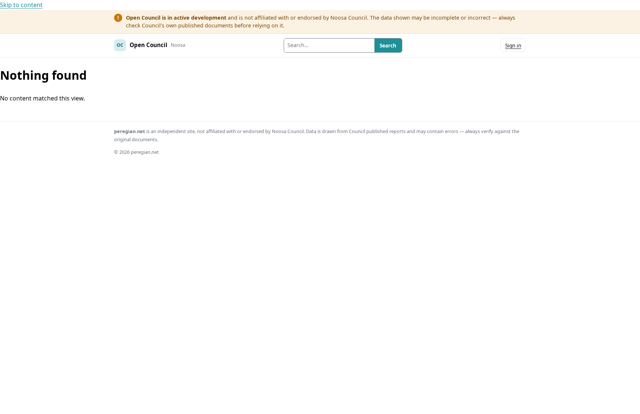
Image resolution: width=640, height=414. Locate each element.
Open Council (148, 45)
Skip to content (21, 5)
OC (120, 45)
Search (388, 45)
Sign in (513, 45)
